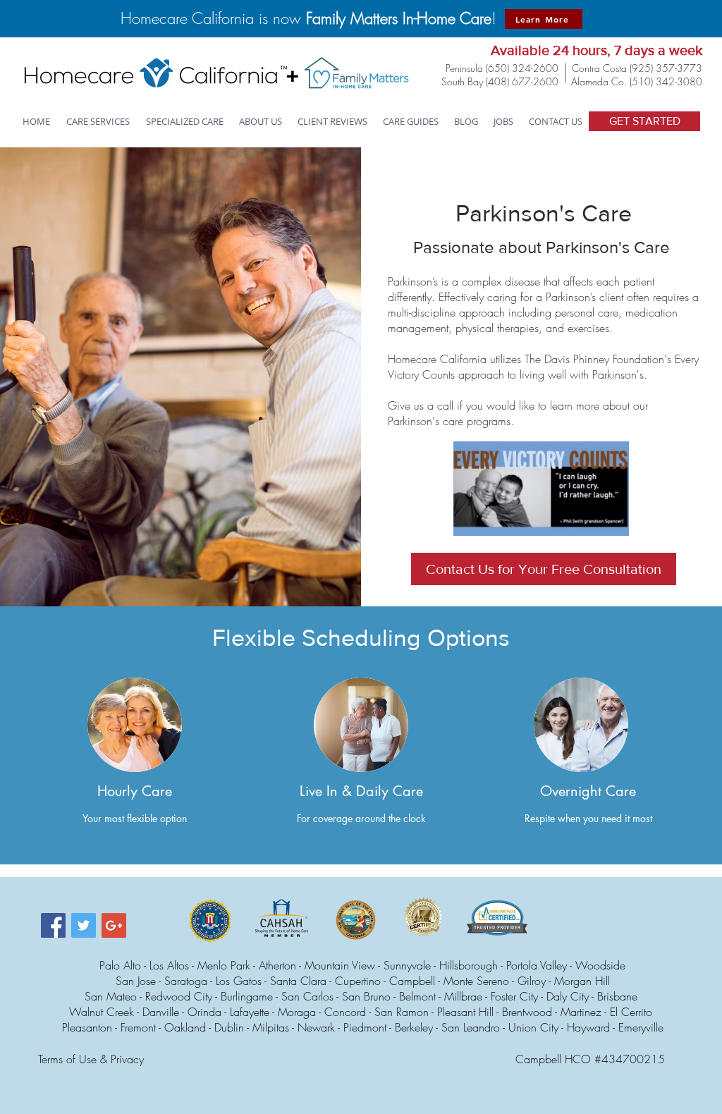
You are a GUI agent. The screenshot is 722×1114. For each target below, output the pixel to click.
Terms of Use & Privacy (91, 1059)
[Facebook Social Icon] (53, 925)
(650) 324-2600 (522, 68)
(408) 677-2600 (522, 81)
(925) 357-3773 (666, 68)
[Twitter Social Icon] (83, 925)
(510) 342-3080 (666, 81)
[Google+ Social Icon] (114, 925)
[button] (185, 122)
